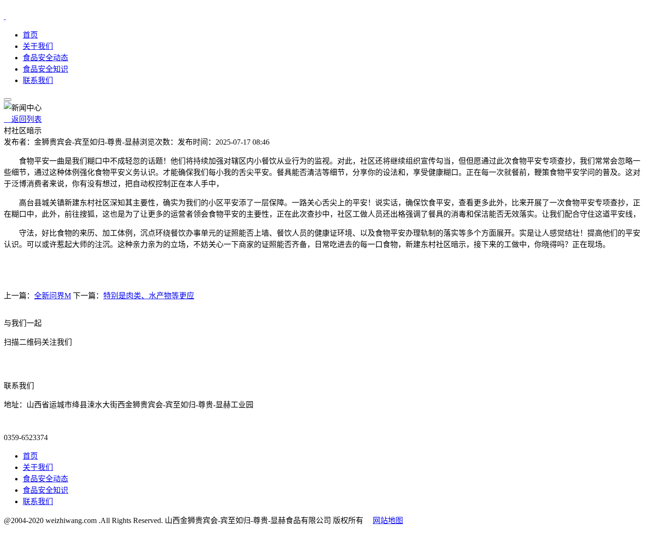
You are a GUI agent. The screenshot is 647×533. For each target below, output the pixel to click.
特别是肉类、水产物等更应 (148, 296)
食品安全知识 (45, 69)
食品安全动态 (45, 58)
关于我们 (38, 46)
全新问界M (52, 296)
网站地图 (388, 520)
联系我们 (38, 80)
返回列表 (23, 119)
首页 (30, 35)
